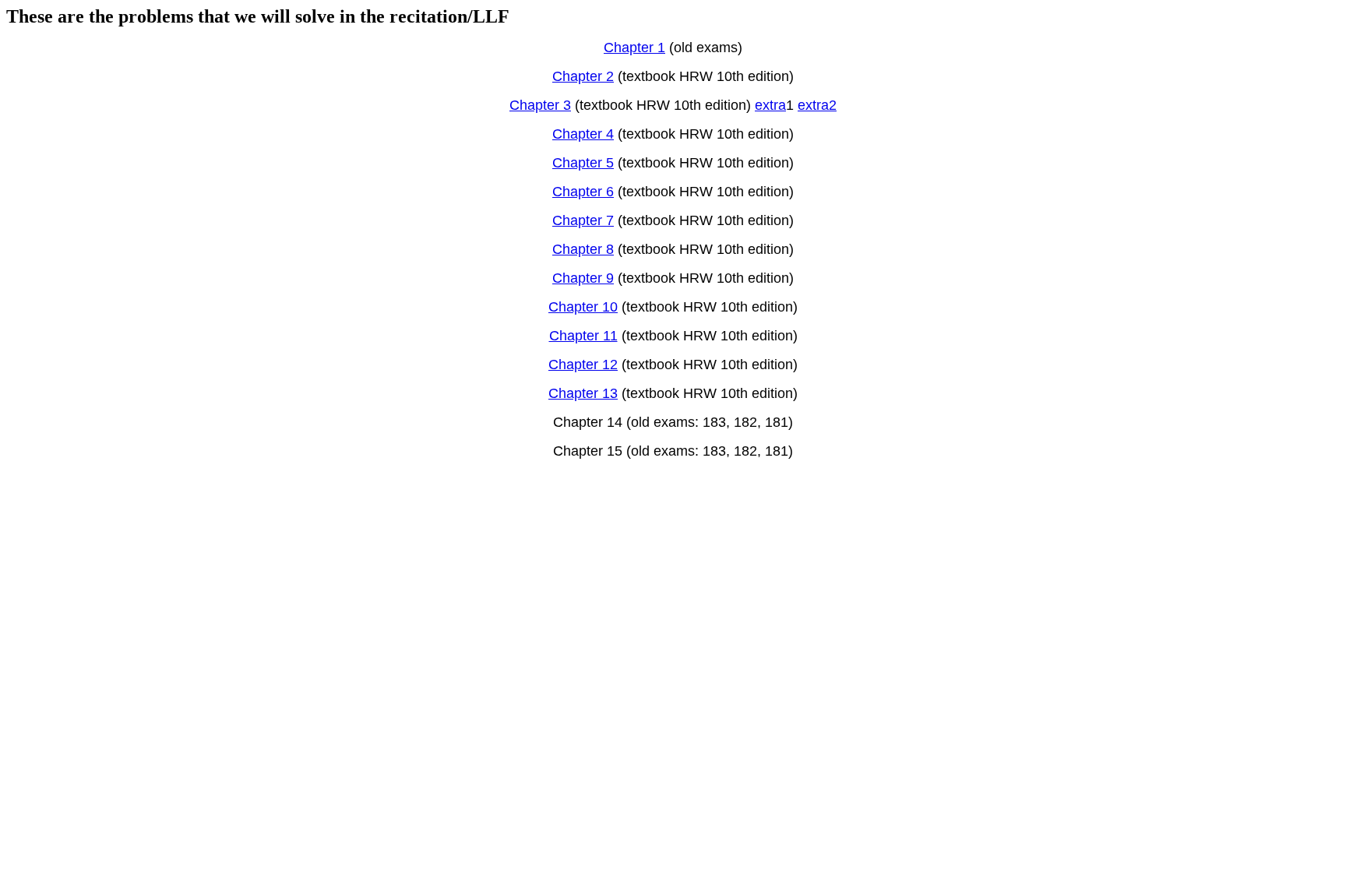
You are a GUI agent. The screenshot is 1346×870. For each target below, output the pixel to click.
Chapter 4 (583, 134)
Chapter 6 (583, 191)
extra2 (817, 105)
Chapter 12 (583, 364)
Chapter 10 (583, 307)
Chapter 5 (583, 163)
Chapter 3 (540, 105)
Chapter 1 (634, 47)
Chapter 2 (583, 76)
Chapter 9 (583, 278)
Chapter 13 (583, 393)
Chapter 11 (583, 335)
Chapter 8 (583, 249)
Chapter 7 (583, 220)
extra (770, 105)
